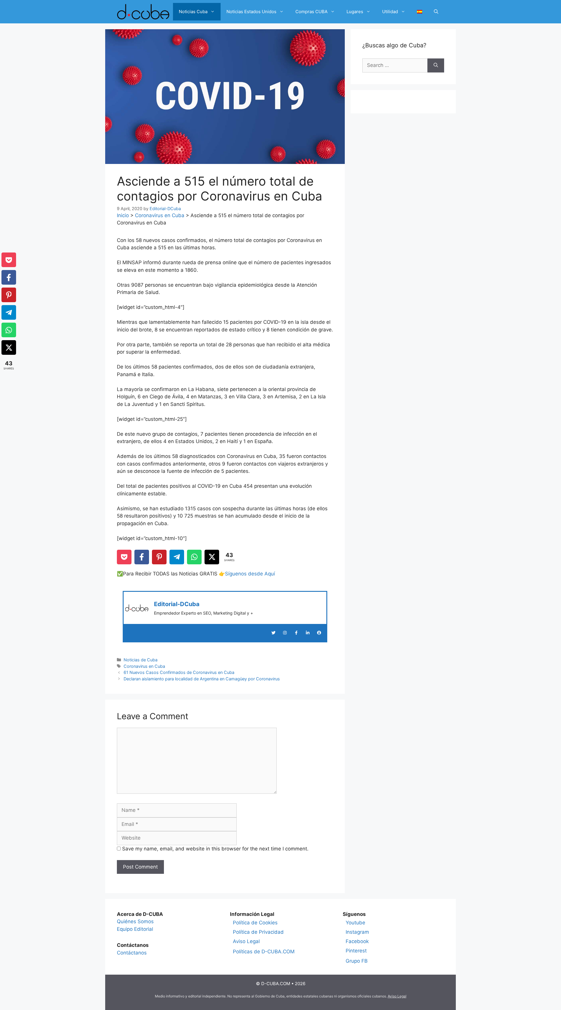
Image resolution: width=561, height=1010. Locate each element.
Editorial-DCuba (177, 604)
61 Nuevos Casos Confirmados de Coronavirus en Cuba (179, 672)
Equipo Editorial (135, 929)
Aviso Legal (246, 941)
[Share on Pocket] (124, 557)
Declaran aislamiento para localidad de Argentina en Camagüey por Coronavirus (202, 678)
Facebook (357, 941)
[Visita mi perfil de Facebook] (296, 633)
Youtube (355, 922)
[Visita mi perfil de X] (273, 633)
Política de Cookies (255, 922)
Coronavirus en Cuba (159, 215)
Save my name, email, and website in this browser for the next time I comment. (215, 849)
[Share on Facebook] (141, 557)
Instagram (357, 932)
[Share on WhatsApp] (194, 557)
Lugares (355, 11)
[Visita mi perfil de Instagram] (285, 633)
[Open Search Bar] (436, 11)
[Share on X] (212, 557)
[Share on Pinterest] (159, 557)
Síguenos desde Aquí (250, 574)
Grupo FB (357, 961)
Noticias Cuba (193, 11)
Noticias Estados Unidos (251, 11)
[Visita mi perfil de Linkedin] (308, 633)
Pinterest (356, 950)
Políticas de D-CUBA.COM (264, 951)
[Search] (435, 65)
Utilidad (390, 11)
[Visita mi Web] (319, 633)
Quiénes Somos (135, 921)
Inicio (123, 215)
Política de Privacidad (258, 932)
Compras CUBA (311, 11)
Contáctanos (132, 953)
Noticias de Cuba (140, 659)
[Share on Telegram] (176, 557)
